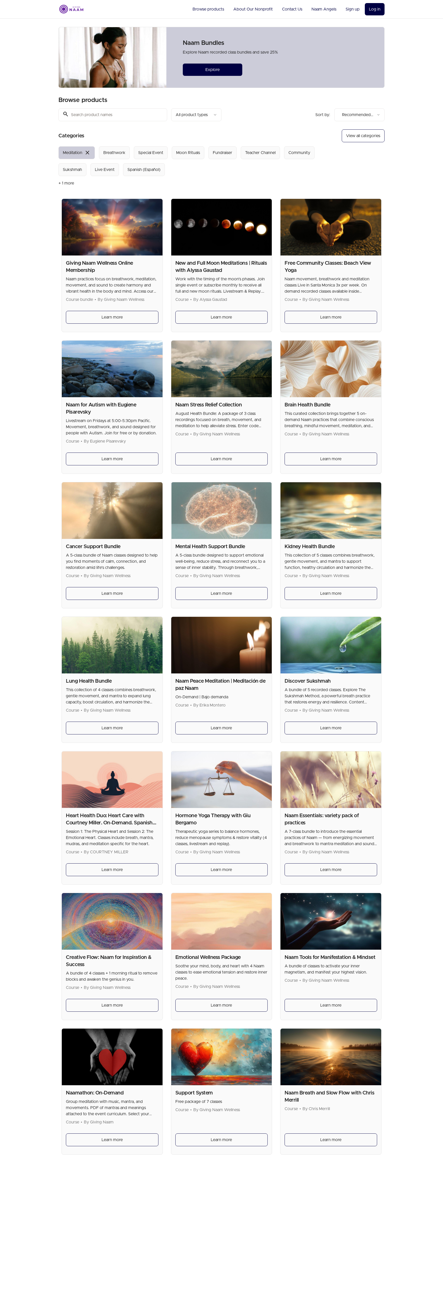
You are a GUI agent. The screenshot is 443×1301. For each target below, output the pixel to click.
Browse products (208, 9)
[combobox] (196, 114)
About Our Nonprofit (253, 9)
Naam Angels (323, 9)
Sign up (353, 9)
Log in (374, 9)
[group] (200, 161)
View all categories (363, 136)
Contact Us (292, 9)
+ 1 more (66, 183)
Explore (212, 70)
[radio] (76, 152)
